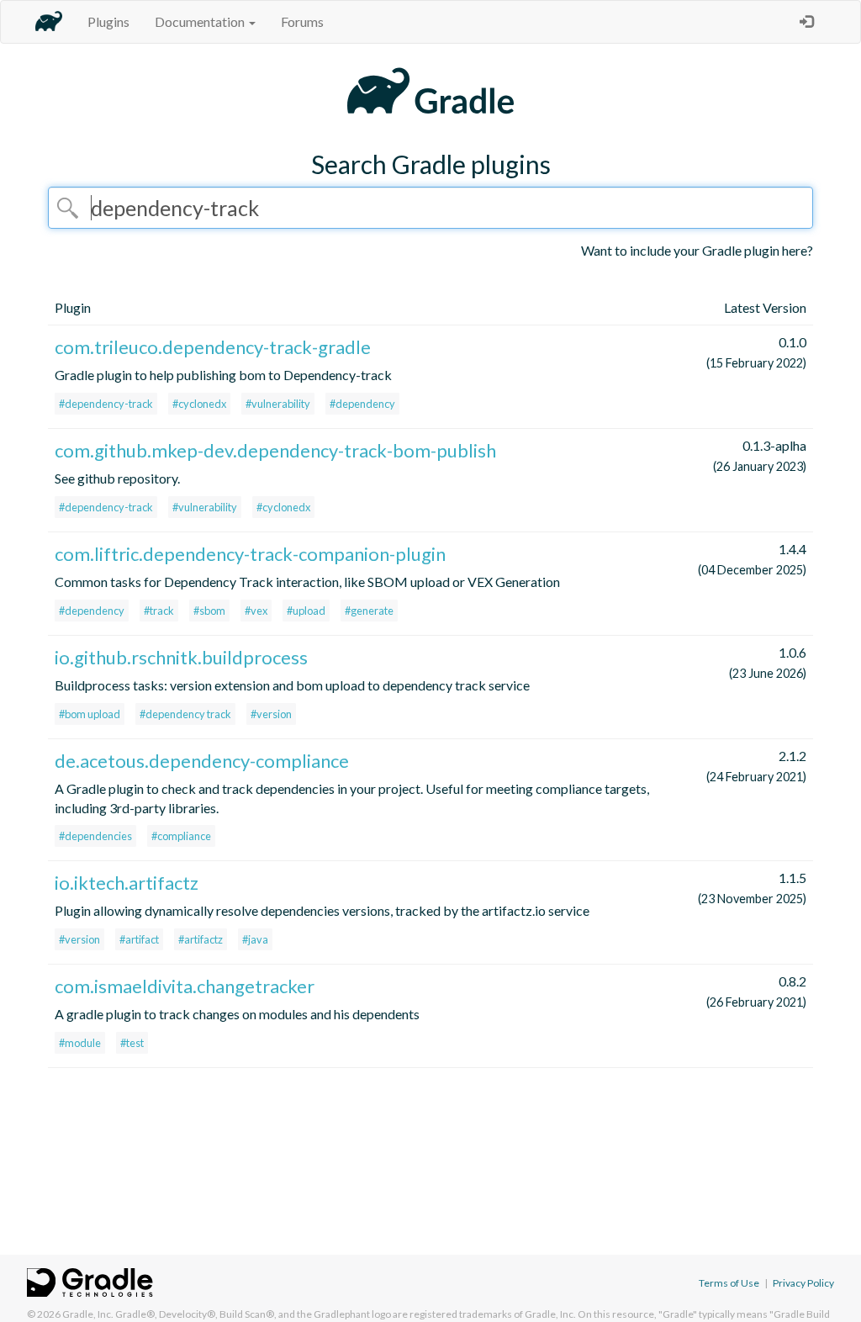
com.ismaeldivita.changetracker (184, 986)
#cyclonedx (199, 403)
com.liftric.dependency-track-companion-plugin (250, 553)
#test (132, 1043)
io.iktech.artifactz (126, 882)
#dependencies (95, 836)
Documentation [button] (201, 21)
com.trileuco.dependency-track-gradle (213, 347)
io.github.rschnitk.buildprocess (181, 657)
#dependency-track (106, 403)
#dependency (362, 403)
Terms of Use (729, 1283)
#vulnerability (278, 403)
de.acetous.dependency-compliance (202, 760)
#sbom (209, 610)
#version (271, 714)
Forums (302, 21)
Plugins (108, 21)
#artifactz (200, 939)
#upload (306, 610)
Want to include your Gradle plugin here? (697, 250)
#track (159, 610)
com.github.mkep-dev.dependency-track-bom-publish (275, 450)
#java (255, 939)
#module (80, 1043)
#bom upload (89, 714)
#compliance (181, 836)
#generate (369, 610)
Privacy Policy (803, 1283)
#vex (256, 610)
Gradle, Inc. (88, 1314)
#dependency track (185, 714)
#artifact (139, 939)
